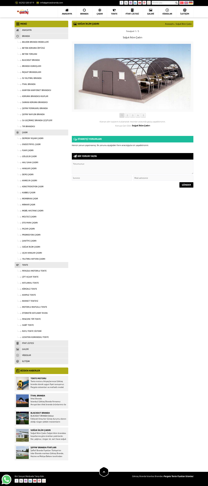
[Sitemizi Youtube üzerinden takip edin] (140, 3)
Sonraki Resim (185, 31)
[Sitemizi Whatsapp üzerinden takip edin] (149, 3)
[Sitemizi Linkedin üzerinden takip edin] (135, 3)
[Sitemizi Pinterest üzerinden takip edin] (144, 3)
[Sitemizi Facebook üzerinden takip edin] (122, 3)
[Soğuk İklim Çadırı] (132, 108)
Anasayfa (169, 24)
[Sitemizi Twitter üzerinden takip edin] (126, 3)
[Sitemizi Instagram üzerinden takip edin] (131, 3)
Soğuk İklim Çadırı (184, 24)
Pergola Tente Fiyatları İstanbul (178, 476)
